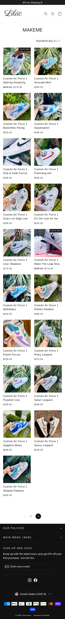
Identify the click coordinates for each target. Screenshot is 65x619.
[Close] (59, 282)
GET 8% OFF (33, 328)
